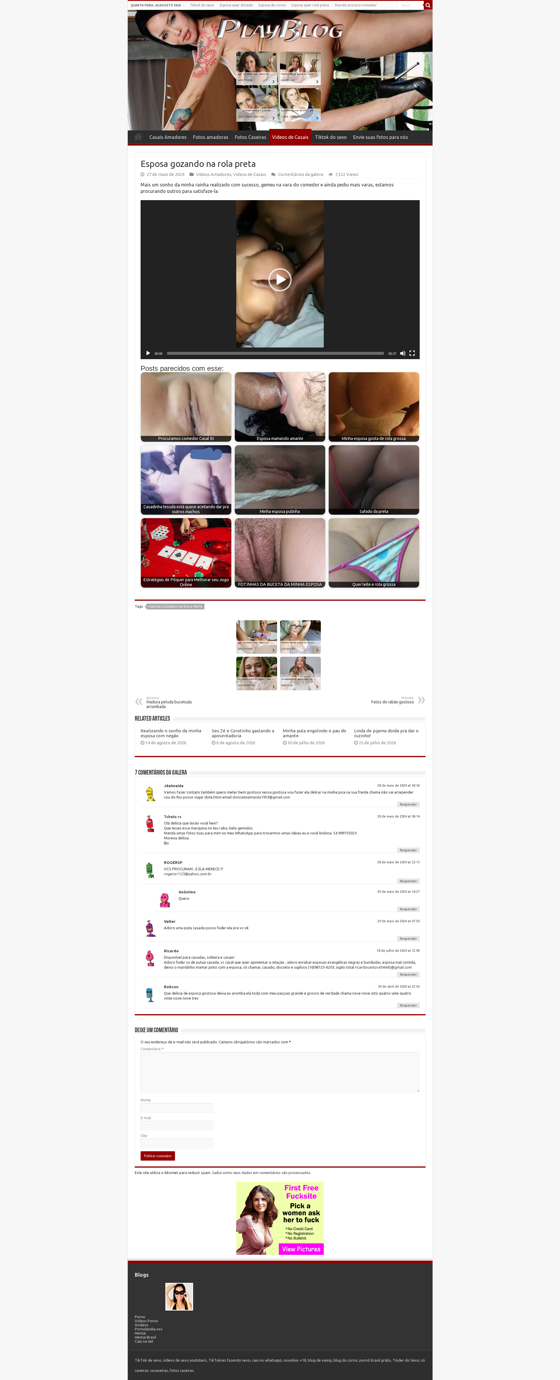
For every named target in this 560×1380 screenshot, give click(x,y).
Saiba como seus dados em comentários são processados (261, 1173)
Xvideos (141, 1325)
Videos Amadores (213, 174)
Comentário (152, 1049)
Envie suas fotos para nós (380, 137)
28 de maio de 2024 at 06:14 (398, 816)
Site (144, 1135)
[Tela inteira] (412, 353)
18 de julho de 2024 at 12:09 (398, 950)
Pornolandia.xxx (148, 1329)
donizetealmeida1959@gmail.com (261, 797)
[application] (280, 279)
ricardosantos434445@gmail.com (383, 967)
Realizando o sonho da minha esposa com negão (171, 733)
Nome (146, 1100)
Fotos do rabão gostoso (392, 700)
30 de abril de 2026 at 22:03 (399, 986)
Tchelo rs (172, 817)
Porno (140, 1317)
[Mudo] (403, 353)
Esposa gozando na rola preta (175, 606)
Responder (408, 804)
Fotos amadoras (210, 137)
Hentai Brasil (145, 1337)
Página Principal (138, 136)
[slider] (275, 353)
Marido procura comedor (356, 5)
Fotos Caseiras (250, 137)
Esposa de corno (272, 5)
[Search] (428, 5)
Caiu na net (144, 1341)
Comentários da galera (300, 174)
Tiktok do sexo (202, 5)
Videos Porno (146, 1321)
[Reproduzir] (148, 353)
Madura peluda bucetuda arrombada (169, 702)
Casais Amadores (168, 137)
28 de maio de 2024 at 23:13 (398, 862)
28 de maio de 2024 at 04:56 (398, 785)
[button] (280, 279)
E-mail (146, 1118)
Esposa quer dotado (236, 5)
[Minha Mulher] (179, 1296)
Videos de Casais (290, 137)
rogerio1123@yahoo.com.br (188, 874)
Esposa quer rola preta (310, 5)
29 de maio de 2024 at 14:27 (398, 891)
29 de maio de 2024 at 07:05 (398, 921)
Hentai (140, 1333)
